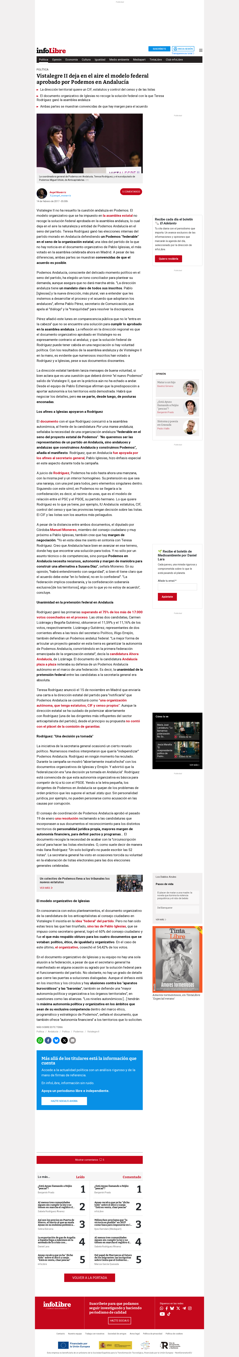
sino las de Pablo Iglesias (106, 926)
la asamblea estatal (118, 216)
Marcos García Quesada (106, 1264)
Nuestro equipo (75, 1334)
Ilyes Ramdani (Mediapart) (107, 1229)
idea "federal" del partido (94, 921)
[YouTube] (162, 1314)
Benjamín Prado (46, 1192)
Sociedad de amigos (117, 1334)
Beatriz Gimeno (165, 386)
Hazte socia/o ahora (64, 1101)
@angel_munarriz (61, 195)
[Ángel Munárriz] (42, 193)
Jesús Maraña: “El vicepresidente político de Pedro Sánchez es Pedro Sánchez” (164, 750)
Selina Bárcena (45, 1229)
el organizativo (66, 947)
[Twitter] (178, 1309)
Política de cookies (174, 1334)
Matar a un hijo (166, 382)
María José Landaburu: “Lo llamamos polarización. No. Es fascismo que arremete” (165, 731)
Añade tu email (167, 580)
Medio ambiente (119, 59)
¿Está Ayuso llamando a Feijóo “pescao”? (55, 1187)
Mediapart (139, 59)
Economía (72, 59)
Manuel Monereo (63, 530)
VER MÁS (194, 765)
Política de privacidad (152, 1334)
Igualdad (100, 59)
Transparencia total (182, 53)
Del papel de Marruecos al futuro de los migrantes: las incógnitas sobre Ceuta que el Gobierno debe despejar (113, 1259)
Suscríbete (159, 49)
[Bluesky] (172, 1309)
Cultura (86, 59)
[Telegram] (184, 1309)
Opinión (56, 59)
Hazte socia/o (119, 1320)
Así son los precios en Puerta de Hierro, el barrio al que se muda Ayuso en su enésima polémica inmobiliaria (56, 1224)
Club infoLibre (174, 59)
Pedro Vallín (163, 428)
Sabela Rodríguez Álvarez (51, 1211)
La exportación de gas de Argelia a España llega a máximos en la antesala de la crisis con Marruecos (56, 1241)
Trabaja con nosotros (94, 1334)
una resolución (66, 818)
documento (49, 421)
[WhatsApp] (161, 1309)
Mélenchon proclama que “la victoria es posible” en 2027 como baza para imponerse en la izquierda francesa (113, 1224)
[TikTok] (169, 1314)
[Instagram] (190, 1309)
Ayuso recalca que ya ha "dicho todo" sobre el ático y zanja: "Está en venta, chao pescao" (55, 1257)
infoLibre (42, 1264)
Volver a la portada (89, 1278)
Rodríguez (61, 473)
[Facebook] (167, 1308)
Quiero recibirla (168, 258)
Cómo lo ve (162, 716)
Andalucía (53, 1031)
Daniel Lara (43, 1246)
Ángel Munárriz (58, 192)
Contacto (60, 1334)
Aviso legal (135, 1334)
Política (43, 59)
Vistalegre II (93, 1031)
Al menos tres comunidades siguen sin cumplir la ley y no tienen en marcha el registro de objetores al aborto (56, 1206)
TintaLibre (156, 59)
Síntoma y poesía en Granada (167, 423)
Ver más (160, 919)
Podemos (78, 1031)
